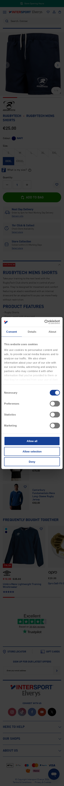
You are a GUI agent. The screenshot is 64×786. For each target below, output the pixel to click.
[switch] (55, 404)
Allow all (32, 441)
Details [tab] (32, 331)
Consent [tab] (11, 331)
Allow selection (32, 451)
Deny (32, 461)
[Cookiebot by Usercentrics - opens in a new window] (45, 322)
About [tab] (52, 331)
